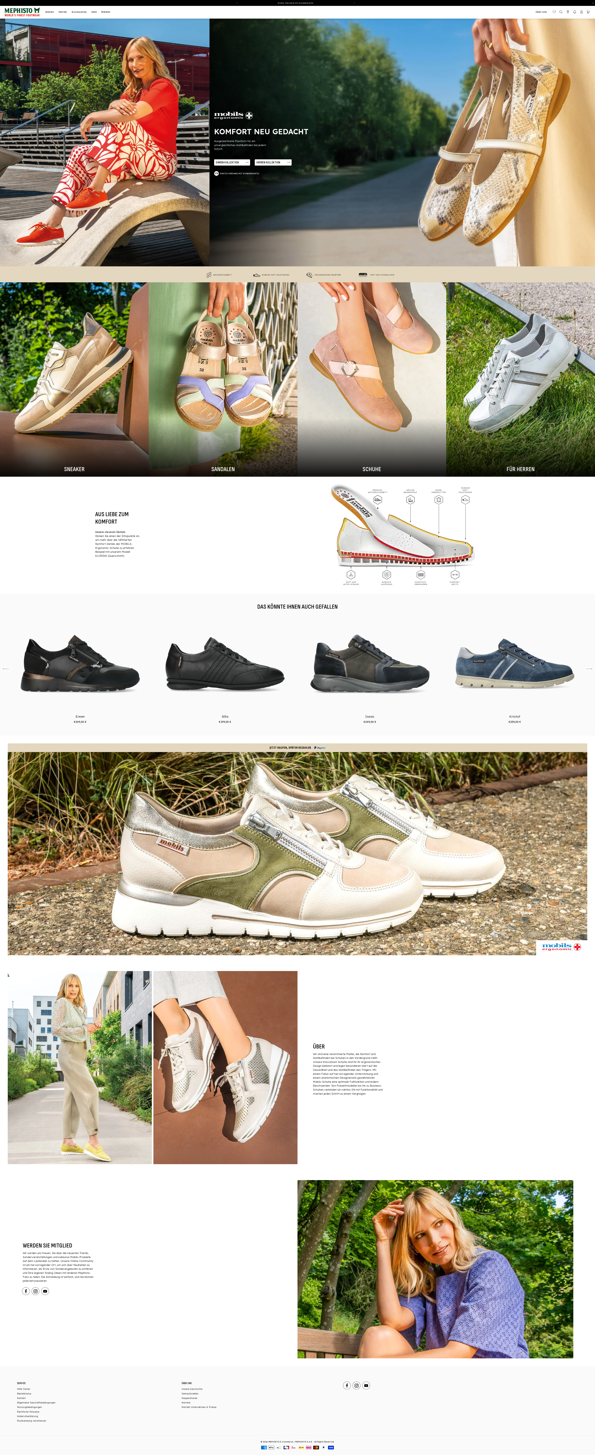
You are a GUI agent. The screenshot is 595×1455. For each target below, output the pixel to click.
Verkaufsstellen (190, 1393)
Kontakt (21, 1398)
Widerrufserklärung (27, 1416)
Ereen (80, 716)
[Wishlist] (554, 12)
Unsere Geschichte (192, 1389)
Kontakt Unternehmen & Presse (199, 1407)
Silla (225, 716)
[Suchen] (561, 12)
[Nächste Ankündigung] (354, 3)
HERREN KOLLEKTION (268, 162)
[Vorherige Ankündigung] (237, 3)
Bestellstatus (24, 1393)
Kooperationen (190, 1398)
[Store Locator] (567, 12)
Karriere (186, 1402)
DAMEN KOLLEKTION (227, 162)
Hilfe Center (23, 1389)
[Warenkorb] (588, 12)
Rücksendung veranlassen (31, 1420)
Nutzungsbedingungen (29, 1407)
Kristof (514, 716)
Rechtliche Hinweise (28, 1411)
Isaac (370, 716)
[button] (574, 12)
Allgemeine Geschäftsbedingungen (36, 1402)
